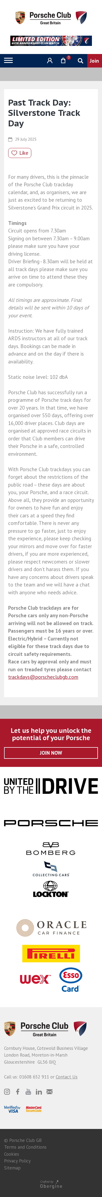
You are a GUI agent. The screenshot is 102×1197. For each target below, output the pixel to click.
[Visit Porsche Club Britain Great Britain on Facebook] (18, 1092)
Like (23, 153)
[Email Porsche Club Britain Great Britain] (49, 1092)
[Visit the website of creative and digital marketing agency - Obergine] (51, 1184)
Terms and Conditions (25, 1147)
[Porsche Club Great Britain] (51, 17)
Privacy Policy (17, 1161)
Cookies (11, 1154)
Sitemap (12, 1168)
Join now (51, 753)
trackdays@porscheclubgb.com (43, 677)
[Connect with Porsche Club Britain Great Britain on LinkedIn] (39, 1092)
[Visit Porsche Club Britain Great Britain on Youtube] (28, 1092)
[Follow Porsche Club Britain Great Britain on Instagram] (7, 1092)
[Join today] (94, 61)
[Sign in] (49, 60)
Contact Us (67, 1077)
